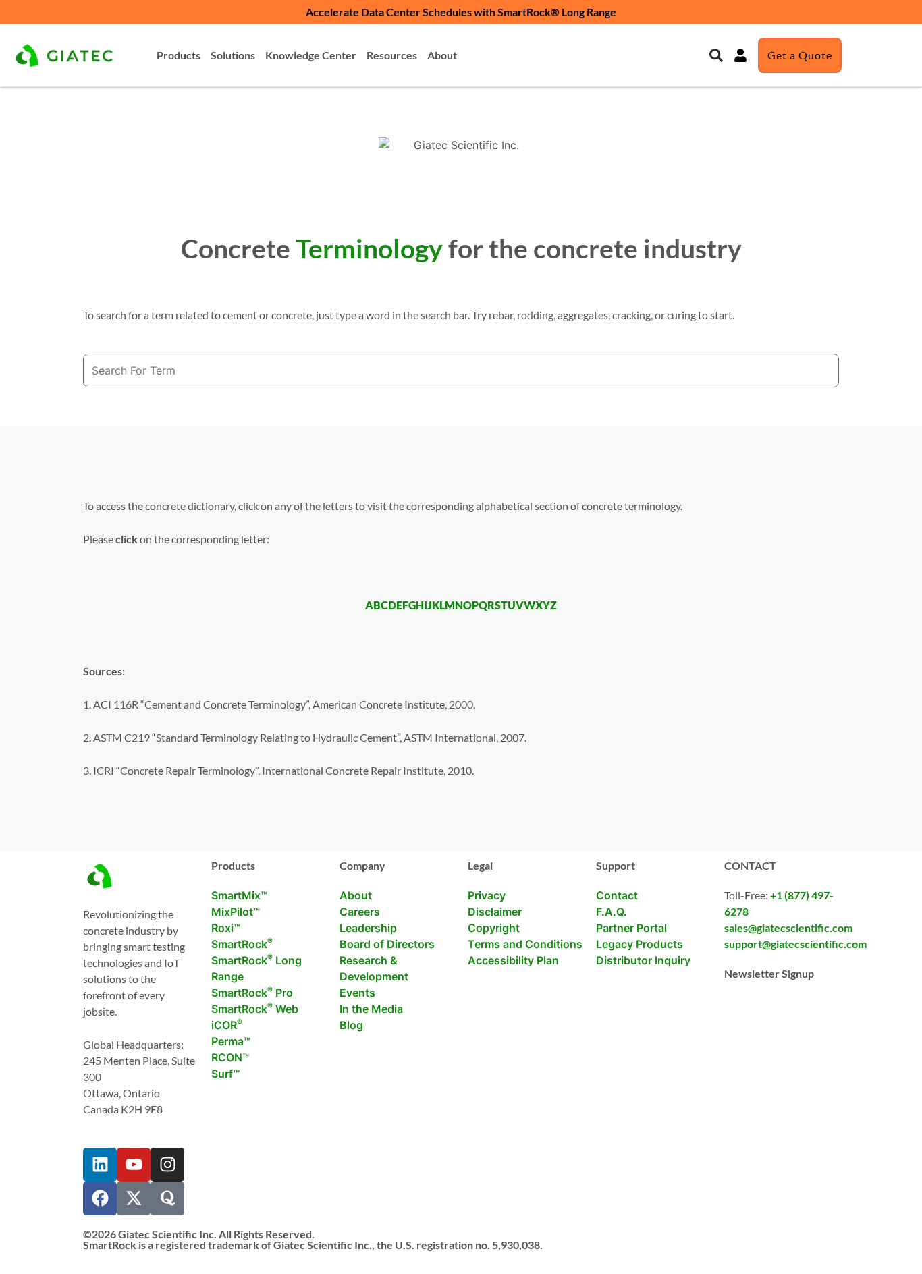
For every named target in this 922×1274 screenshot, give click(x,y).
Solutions (233, 55)
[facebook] (100, 1198)
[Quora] (167, 1198)
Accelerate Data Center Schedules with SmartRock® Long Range (461, 11)
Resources (392, 55)
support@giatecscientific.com (795, 943)
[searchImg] (740, 55)
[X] (134, 1198)
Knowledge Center (310, 55)
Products (178, 55)
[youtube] (134, 1165)
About (442, 55)
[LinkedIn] (100, 1165)
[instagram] (167, 1165)
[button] (716, 55)
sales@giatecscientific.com (788, 927)
